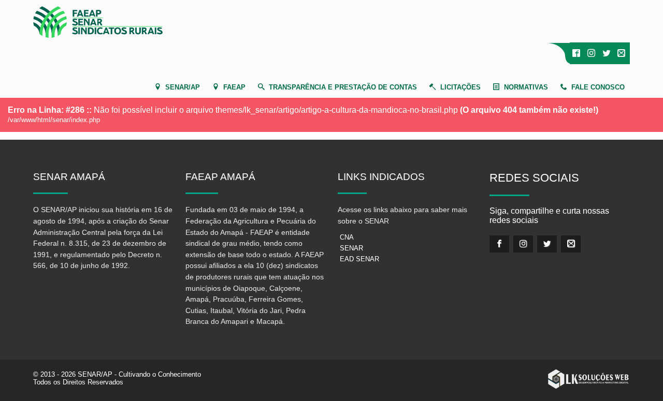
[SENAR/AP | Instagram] (591, 54)
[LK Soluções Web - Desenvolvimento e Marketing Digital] (588, 379)
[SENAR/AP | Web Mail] (621, 54)
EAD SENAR (359, 259)
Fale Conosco (598, 87)
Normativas (526, 87)
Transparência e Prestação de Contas (343, 87)
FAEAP (234, 87)
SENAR (351, 248)
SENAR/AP (182, 87)
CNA (347, 237)
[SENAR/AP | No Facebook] (576, 54)
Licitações (460, 87)
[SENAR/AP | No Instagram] (523, 244)
